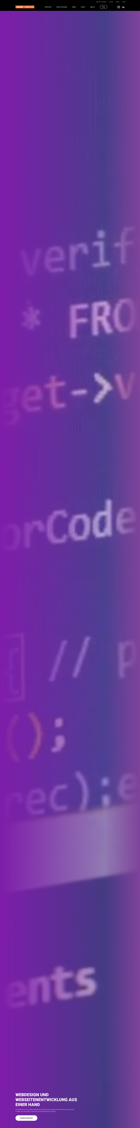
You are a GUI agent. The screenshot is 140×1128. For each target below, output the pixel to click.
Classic (83, 7)
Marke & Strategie (62, 7)
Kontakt (117, 1)
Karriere (111, 1)
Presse (123, 1)
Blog (103, 7)
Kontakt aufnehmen (26, 1118)
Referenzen (48, 7)
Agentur (92, 7)
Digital (74, 7)
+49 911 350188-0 (102, 1)
